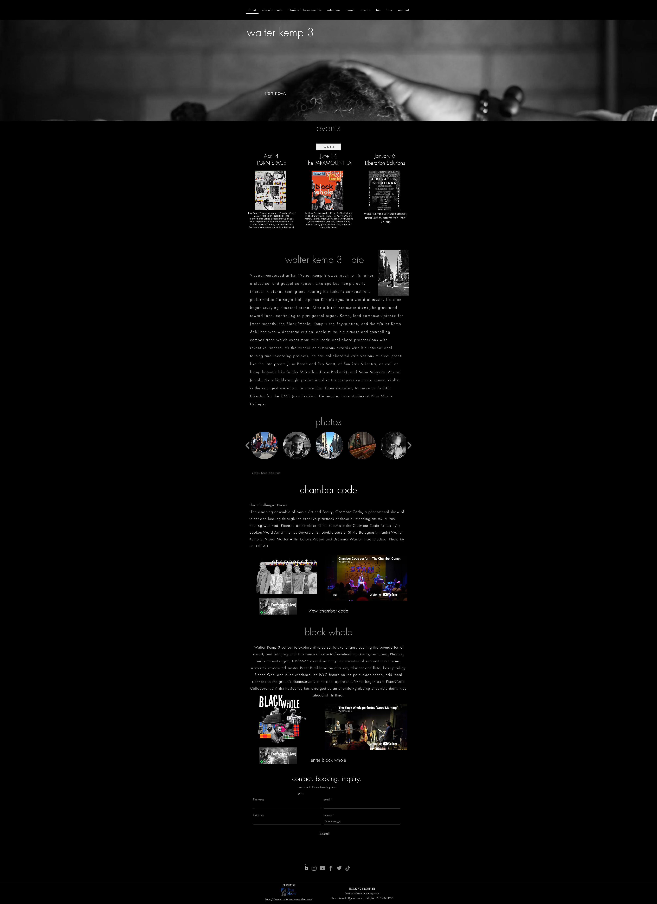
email (327, 799)
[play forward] (409, 445)
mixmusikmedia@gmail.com (346, 898)
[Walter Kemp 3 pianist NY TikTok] (347, 868)
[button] (264, 445)
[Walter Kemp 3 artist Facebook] (330, 868)
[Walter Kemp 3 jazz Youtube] (322, 868)
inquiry (328, 815)
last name (258, 815)
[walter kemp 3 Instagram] (314, 868)
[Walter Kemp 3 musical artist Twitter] (339, 868)
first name (258, 799)
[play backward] (248, 445)
